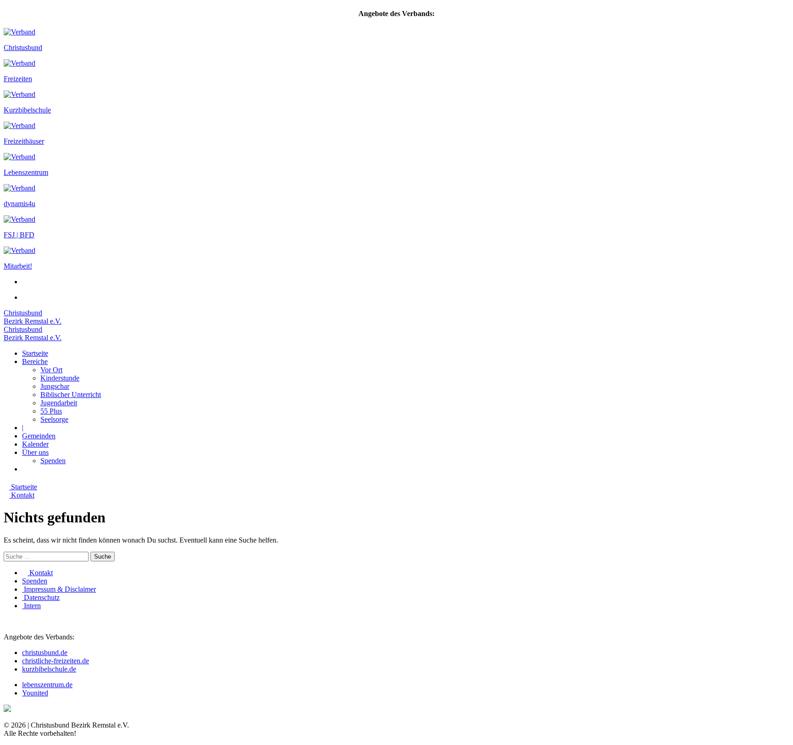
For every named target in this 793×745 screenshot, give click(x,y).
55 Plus (51, 411)
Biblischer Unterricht (70, 394)
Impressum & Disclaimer (59, 589)
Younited (35, 693)
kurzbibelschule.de (49, 669)
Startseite (35, 353)
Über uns (35, 452)
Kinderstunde (59, 378)
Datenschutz (41, 597)
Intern (31, 606)
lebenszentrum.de (47, 685)
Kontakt (40, 573)
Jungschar (54, 386)
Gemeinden (39, 436)
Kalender (35, 444)
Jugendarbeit (58, 403)
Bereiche (35, 361)
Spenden (53, 461)
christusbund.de (44, 652)
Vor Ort (51, 370)
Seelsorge (54, 419)
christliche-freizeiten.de (55, 661)
